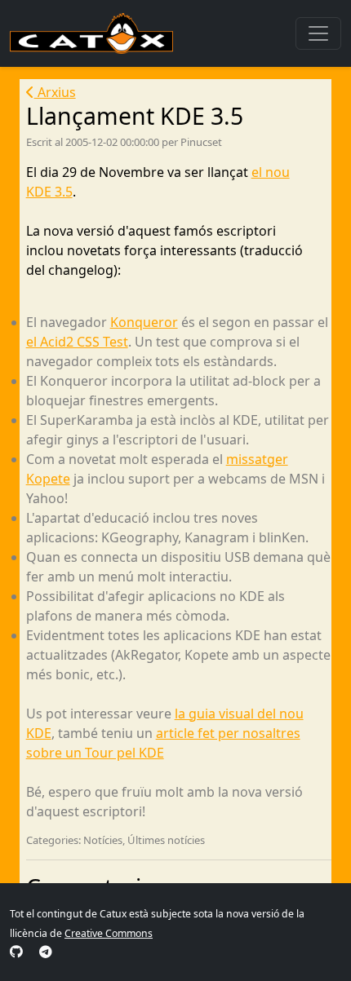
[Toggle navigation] (318, 33)
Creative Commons (108, 933)
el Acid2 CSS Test (77, 342)
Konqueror (144, 322)
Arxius (55, 92)
